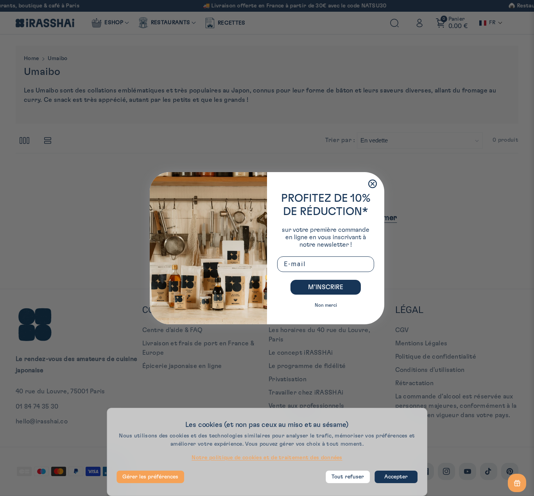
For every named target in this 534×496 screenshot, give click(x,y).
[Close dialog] (372, 184)
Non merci (326, 305)
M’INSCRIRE (325, 287)
